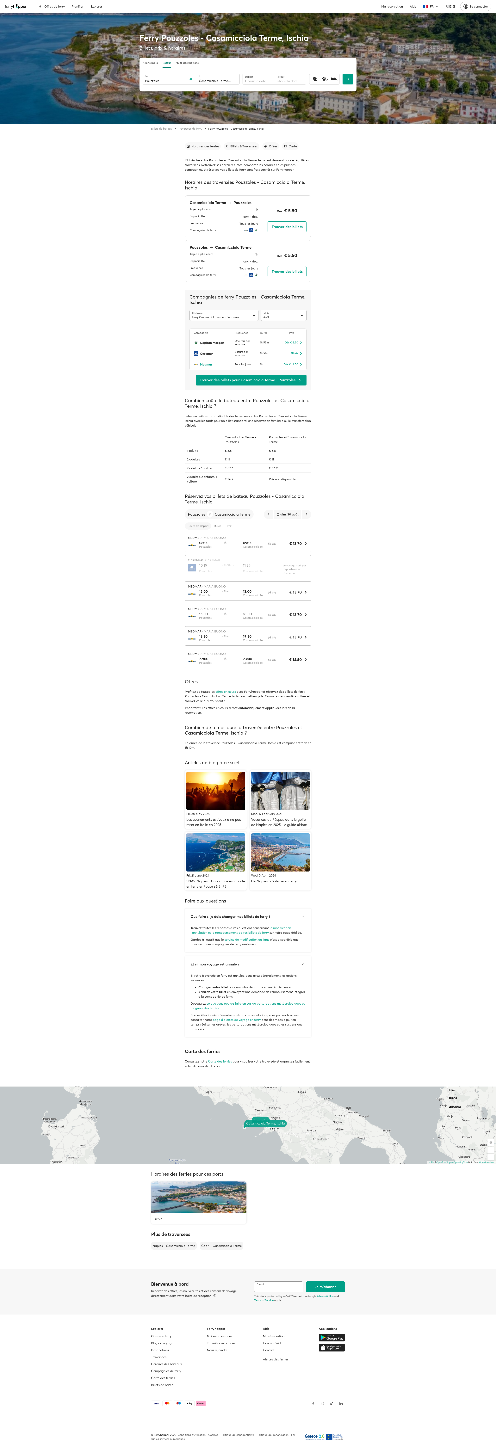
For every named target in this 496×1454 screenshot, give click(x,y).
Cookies (213, 1435)
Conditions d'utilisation (192, 1435)
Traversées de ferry (190, 128)
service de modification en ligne (247, 939)
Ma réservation (392, 6)
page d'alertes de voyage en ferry (237, 1020)
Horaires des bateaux (166, 1364)
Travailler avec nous (221, 1343)
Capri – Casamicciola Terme (221, 1246)
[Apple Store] (332, 1348)
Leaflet (431, 1162)
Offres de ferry (54, 6)
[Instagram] (322, 1403)
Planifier (78, 6)
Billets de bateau (161, 128)
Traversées (158, 1357)
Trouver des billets (287, 227)
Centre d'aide (272, 1343)
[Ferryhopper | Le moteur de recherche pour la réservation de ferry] (16, 6)
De (146, 76)
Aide (413, 6)
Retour (167, 63)
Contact (269, 1350)
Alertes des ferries (275, 1359)
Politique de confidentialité (237, 1435)
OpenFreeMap (443, 1162)
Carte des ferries (220, 1061)
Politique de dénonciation (272, 1435)
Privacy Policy (325, 1296)
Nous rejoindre (217, 1350)
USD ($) (451, 6)
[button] (210, 514)
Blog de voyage (162, 1343)
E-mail (260, 1284)
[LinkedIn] (341, 1403)
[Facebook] (313, 1403)
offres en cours (225, 691)
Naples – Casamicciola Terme (174, 1246)
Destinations (160, 1350)
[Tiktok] (332, 1403)
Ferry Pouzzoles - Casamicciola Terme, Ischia (236, 128)
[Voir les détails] (215, 1295)
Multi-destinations (187, 63)
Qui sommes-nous (219, 1336)
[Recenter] (490, 1142)
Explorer (96, 6)
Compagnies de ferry (166, 1371)
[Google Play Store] (332, 1337)
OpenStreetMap (487, 1162)
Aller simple (150, 63)
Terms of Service (264, 1300)
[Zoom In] (490, 1150)
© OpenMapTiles (459, 1162)
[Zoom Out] (490, 1157)
